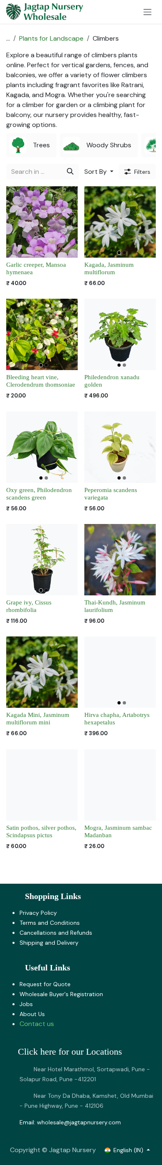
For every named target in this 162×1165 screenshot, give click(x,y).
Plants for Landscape (51, 38)
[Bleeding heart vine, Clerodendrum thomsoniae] (42, 334)
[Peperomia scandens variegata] (120, 447)
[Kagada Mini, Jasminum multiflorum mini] (42, 672)
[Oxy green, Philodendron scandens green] (42, 447)
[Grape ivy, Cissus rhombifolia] (42, 559)
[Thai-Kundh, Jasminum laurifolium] (120, 559)
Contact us (37, 1023)
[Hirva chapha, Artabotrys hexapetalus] (120, 672)
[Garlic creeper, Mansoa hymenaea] (42, 222)
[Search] (70, 172)
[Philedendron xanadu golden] (120, 334)
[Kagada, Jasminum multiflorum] (120, 222)
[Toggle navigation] (147, 11)
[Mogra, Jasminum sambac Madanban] (120, 785)
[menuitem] (31, 145)
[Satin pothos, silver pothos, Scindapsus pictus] (42, 785)
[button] (99, 172)
